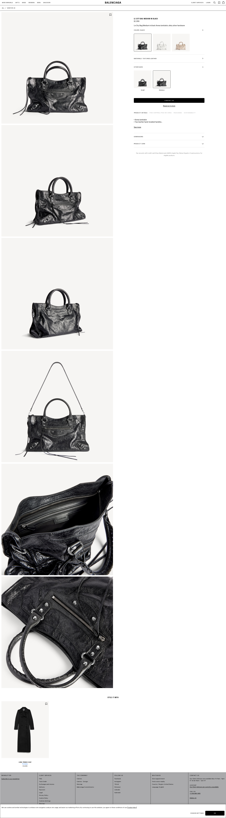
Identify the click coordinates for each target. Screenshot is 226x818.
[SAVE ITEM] (110, 15)
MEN (38, 2)
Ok (215, 813)
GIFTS (17, 2)
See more (137, 127)
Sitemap (42, 803)
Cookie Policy (43, 798)
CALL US (195, 792)
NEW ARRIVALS (7, 2)
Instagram (117, 781)
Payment (42, 790)
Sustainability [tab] (190, 113)
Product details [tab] (140, 113)
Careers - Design (82, 781)
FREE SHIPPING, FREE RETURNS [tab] (160, 113)
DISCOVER (46, 2)
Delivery (42, 787)
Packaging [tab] (178, 113)
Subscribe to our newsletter (10, 779)
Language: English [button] (158, 787)
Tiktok (116, 784)
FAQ (40, 779)
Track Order (43, 781)
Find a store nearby (158, 781)
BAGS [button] (24, 2)
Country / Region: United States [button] (162, 784)
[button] (169, 136)
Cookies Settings (44, 801)
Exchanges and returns (46, 784)
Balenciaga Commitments (85, 787)
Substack (117, 792)
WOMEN (31, 2)
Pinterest (117, 787)
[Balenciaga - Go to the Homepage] (113, 2)
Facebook (117, 779)
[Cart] (223, 2)
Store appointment (158, 779)
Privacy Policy (43, 795)
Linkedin (117, 790)
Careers (79, 779)
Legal (41, 792)
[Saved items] (219, 2)
